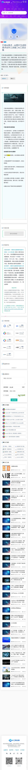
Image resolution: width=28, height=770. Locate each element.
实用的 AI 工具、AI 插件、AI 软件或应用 (18, 496)
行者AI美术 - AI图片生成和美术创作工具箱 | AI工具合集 (14, 47)
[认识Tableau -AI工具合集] (6, 595)
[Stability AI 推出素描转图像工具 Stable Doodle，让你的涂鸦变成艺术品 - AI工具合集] (6, 602)
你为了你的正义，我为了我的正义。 (18, 2)
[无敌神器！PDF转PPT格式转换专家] (6, 565)
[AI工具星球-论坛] (14, 740)
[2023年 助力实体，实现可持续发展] (6, 669)
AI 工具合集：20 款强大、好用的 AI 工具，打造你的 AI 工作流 (18, 631)
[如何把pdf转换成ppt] (6, 610)
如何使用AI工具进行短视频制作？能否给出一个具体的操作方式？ (18, 556)
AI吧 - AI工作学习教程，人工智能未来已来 (18, 474)
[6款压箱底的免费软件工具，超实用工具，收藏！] (6, 535)
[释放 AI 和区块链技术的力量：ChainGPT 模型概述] (6, 617)
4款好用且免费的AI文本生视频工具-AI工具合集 (18, 482)
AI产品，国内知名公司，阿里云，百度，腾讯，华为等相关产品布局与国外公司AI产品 (18, 653)
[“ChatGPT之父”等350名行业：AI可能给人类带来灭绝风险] (6, 677)
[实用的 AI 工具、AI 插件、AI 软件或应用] (6, 498)
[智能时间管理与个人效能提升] (6, 639)
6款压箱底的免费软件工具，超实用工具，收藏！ (18, 534)
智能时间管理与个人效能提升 (18, 638)
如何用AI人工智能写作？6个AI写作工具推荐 (18, 511)
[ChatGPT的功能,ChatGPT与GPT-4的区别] (6, 662)
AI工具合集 (14, 623)
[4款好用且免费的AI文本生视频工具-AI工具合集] (6, 483)
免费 (2, 42)
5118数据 (17, 256)
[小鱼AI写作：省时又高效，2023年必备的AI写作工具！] (6, 490)
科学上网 (11, 259)
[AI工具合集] (6, 624)
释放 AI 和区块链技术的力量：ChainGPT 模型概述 (17, 616)
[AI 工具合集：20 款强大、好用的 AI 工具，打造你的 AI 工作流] (6, 632)
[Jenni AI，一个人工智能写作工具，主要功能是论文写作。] (6, 550)
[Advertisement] (14, 203)
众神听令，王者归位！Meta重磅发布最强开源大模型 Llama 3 (18, 504)
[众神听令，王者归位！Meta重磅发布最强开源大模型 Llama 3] (6, 505)
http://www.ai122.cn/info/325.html (13, 309)
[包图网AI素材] (6, 468)
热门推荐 (6, 75)
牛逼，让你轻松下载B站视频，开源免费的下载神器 (17, 586)
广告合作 (17, 750)
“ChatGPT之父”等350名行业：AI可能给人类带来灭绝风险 (18, 676)
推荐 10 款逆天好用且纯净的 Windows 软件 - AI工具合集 (18, 571)
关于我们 (22, 750)
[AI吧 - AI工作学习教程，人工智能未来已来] (6, 475)
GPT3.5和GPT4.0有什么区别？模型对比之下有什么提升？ (17, 646)
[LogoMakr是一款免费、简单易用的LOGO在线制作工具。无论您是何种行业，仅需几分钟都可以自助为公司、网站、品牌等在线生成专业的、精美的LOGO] (6, 542)
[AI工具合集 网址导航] (6, 2)
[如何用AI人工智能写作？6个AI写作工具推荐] (6, 512)
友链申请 (6, 750)
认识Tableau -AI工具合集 (17, 593)
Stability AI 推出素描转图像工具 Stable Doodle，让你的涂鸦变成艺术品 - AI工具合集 (18, 601)
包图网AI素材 (14, 466)
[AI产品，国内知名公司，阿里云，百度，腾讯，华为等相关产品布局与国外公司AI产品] (6, 654)
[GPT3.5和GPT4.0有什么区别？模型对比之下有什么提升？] (6, 647)
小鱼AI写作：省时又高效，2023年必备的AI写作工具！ (18, 489)
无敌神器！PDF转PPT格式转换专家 (18, 564)
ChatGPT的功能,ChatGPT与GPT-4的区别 (18, 661)
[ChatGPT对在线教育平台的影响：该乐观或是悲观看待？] (6, 684)
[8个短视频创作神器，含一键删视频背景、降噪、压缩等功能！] (6, 527)
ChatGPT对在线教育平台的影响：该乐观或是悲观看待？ (18, 683)
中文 (5, 42)
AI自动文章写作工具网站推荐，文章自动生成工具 (17, 579)
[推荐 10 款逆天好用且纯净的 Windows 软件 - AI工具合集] (6, 572)
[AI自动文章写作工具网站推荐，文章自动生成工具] (6, 580)
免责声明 (11, 750)
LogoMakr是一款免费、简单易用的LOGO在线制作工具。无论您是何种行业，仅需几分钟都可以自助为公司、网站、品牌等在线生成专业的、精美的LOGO (18, 541)
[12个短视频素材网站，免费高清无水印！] (6, 520)
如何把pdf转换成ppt (16, 608)
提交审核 (14, 400)
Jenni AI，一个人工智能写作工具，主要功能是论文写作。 (18, 549)
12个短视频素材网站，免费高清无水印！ (18, 519)
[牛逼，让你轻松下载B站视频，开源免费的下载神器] (6, 587)
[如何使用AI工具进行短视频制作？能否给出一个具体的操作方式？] (6, 557)
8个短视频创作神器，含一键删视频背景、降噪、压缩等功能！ (18, 526)
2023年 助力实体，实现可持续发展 (18, 668)
